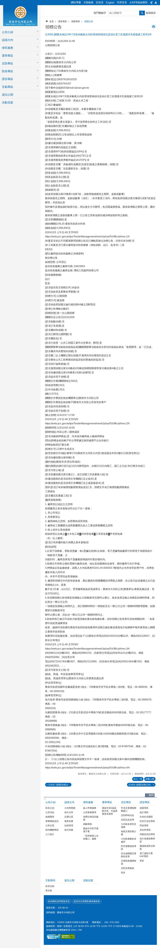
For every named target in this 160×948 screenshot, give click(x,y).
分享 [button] (151, 3)
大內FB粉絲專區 (138, 2)
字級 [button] (156, 3)
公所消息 (49, 812)
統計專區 (144, 812)
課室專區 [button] (7, 79)
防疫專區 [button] (7, 71)
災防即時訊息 (127, 815)
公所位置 (49, 825)
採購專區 (75, 21)
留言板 (48, 890)
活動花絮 (7, 102)
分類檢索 (88, 2)
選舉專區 (107, 802)
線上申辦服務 (89, 808)
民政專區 (144, 825)
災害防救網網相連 (128, 862)
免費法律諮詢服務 (90, 818)
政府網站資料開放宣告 (59, 901)
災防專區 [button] (7, 63)
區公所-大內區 (20, 15)
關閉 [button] (151, 795)
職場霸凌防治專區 (147, 847)
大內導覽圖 (69, 808)
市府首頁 (122, 2)
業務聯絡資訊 (52, 821)
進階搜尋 (151, 13)
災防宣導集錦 (127, 868)
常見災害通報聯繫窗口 (128, 809)
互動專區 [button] (7, 86)
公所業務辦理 (89, 812)
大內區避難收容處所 (128, 840)
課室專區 (62, 21)
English (110, 2)
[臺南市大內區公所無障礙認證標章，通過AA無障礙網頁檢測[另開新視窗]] (68, 938)
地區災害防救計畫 (128, 833)
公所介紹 (50, 802)
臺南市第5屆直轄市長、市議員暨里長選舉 (109, 811)
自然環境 (68, 825)
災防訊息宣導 (127, 819)
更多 (123, 872)
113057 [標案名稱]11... (59, 784)
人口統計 (49, 834)
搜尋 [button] (142, 13)
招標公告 (88, 21)
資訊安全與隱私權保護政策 (87, 901)
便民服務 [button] (7, 47)
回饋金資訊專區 (147, 834)
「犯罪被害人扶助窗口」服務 (90, 837)
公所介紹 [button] (7, 32)
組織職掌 (49, 816)
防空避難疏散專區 (128, 847)
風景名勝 (68, 821)
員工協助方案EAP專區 (146, 855)
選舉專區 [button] (7, 55)
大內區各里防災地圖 (128, 825)
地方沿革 (68, 812)
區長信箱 (49, 886)
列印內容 (154, 27)
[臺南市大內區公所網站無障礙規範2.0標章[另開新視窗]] (53, 938)
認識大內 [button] (7, 40)
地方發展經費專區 (147, 840)
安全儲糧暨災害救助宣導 (128, 855)
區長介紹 (49, 808)
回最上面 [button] (149, 779)
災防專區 (126, 802)
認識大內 (69, 802)
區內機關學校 (52, 830)
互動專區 (50, 880)
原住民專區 (145, 830)
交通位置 (68, 816)
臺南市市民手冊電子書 (90, 830)
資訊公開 (7, 94)
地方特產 (68, 830)
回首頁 (99, 2)
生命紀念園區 (146, 816)
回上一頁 (137, 779)
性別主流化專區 (147, 821)
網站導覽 (76, 2)
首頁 (51, 21)
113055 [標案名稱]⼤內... (140, 784)
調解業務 (87, 824)
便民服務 (88, 802)
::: (3, 1)
